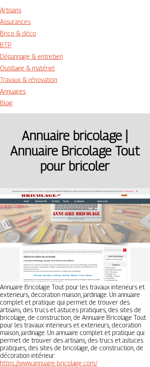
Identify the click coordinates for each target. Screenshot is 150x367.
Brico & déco (18, 33)
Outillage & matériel (27, 68)
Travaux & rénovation (28, 80)
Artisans (10, 10)
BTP (6, 45)
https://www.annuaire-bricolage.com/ (48, 363)
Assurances (15, 22)
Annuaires (13, 91)
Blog (6, 103)
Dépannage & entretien (31, 56)
